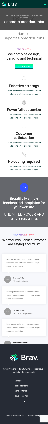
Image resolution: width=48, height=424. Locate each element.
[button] (24, 66)
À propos (18, 380)
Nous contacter (21, 396)
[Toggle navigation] (45, 4)
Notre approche (21, 385)
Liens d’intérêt (21, 391)
